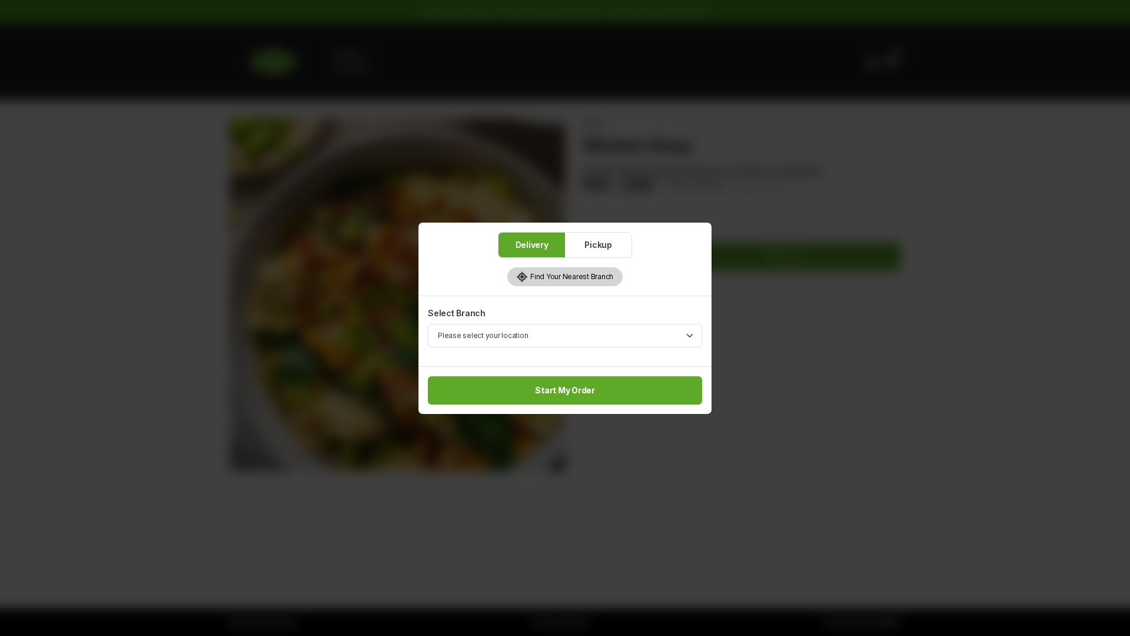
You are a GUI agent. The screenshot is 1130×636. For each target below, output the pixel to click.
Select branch (457, 313)
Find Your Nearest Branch (570, 276)
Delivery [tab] (532, 245)
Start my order (565, 390)
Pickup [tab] (598, 245)
